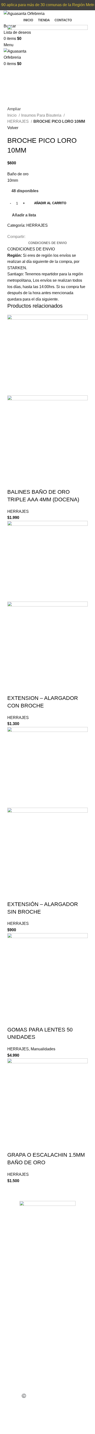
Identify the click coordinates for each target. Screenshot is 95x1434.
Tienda (15, 1285)
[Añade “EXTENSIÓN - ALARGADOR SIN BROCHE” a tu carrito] (13, 894)
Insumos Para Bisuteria (41, 115)
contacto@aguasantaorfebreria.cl (37, 1363)
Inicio (12, 115)
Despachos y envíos (27, 1316)
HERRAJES (18, 121)
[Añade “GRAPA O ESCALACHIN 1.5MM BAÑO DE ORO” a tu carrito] (13, 1145)
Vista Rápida (26, 482)
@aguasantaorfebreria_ (28, 1379)
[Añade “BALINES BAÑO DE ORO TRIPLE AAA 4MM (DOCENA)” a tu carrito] (13, 482)
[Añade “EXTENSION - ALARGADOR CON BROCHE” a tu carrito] (13, 688)
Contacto (16, 1327)
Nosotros (17, 1306)
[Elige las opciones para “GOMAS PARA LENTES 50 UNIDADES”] (13, 1020)
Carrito (14, 1296)
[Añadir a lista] (40, 482)
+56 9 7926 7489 (22, 1343)
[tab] (47, 243)
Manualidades (43, 1049)
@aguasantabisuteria (26, 1390)
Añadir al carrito (50, 203)
